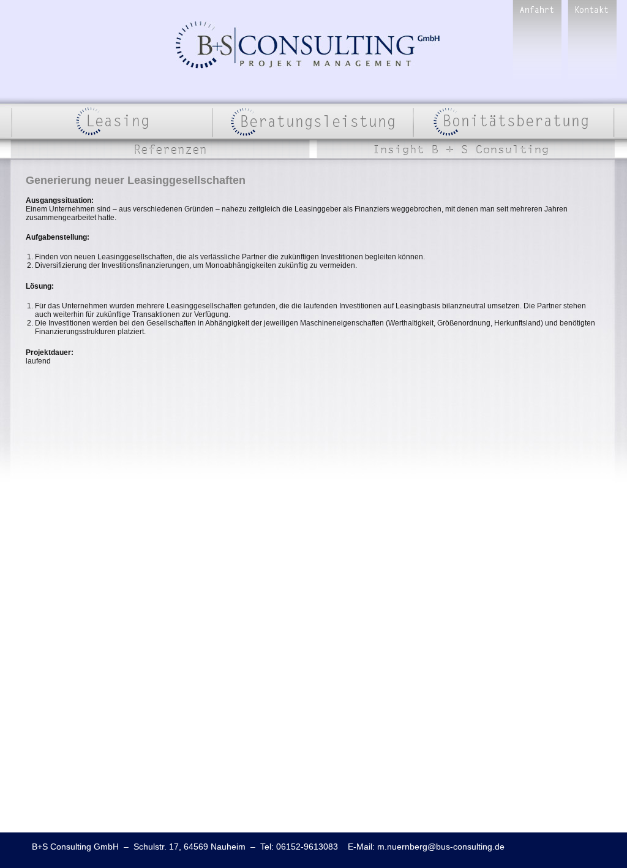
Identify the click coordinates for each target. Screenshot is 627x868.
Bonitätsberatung (514, 121)
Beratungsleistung (312, 121)
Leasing (111, 121)
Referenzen (163, 149)
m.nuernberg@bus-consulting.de (441, 846)
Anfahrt (536, 42)
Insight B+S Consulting (467, 149)
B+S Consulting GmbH (308, 45)
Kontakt (592, 42)
